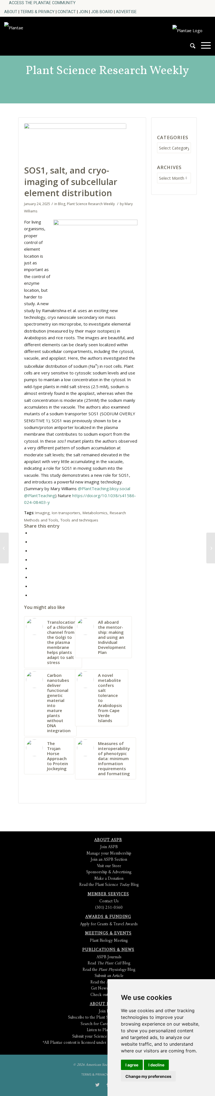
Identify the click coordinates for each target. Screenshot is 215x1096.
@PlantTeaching (39, 495)
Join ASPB (109, 847)
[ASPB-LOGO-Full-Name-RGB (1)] (44, 34)
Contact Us (109, 901)
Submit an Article (109, 976)
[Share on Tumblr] (32, 568)
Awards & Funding (108, 917)
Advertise (126, 12)
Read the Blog (109, 970)
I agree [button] (131, 1064)
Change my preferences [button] (148, 1076)
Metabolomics (95, 512)
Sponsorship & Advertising (109, 872)
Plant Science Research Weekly (107, 71)
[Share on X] (32, 541)
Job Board (102, 12)
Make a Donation (108, 879)
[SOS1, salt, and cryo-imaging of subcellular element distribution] (75, 142)
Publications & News (108, 950)
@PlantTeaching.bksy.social (104, 488)
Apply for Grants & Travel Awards (109, 924)
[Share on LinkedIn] (32, 559)
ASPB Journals (109, 957)
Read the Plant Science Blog (109, 885)
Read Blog (109, 963)
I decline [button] (156, 1064)
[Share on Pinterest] (32, 550)
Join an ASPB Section (109, 859)
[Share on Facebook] (32, 532)
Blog (61, 203)
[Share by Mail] (32, 595)
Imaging (42, 512)
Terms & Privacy (37, 12)
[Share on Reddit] (32, 586)
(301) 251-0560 (109, 908)
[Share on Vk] (32, 577)
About (10, 12)
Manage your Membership (109, 853)
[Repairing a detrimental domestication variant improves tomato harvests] (4, 548)
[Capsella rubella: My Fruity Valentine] (210, 548)
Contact (67, 12)
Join (83, 12)
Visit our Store (109, 866)
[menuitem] (42, 2)
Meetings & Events (108, 933)
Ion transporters (66, 512)
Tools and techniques (79, 520)
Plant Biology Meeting (109, 941)
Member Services (108, 894)
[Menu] (203, 48)
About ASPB (108, 840)
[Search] (189, 48)
